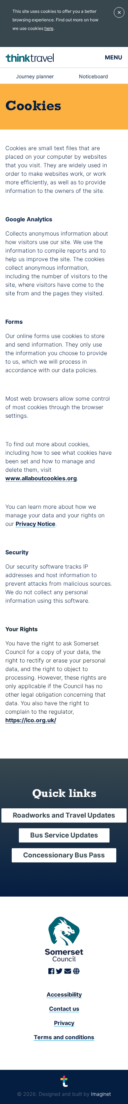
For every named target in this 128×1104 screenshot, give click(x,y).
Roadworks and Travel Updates (64, 815)
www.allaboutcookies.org (41, 478)
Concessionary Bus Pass (64, 855)
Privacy (64, 1022)
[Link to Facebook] (52, 971)
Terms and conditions (64, 1037)
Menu (113, 57)
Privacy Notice (35, 523)
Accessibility (64, 994)
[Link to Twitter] (60, 971)
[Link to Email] (68, 971)
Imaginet (101, 1094)
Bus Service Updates (64, 835)
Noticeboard (93, 76)
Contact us (64, 1008)
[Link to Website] (76, 971)
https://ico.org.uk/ (30, 720)
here (48, 28)
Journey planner (35, 76)
